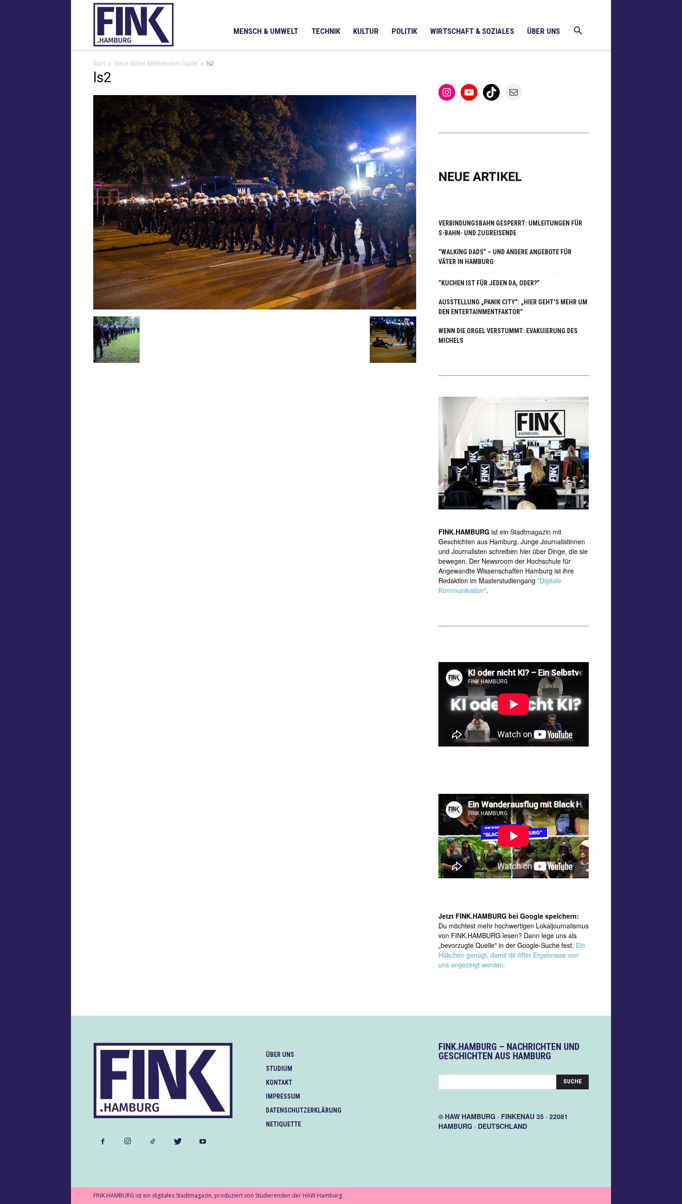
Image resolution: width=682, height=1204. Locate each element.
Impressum (283, 1096)
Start (99, 63)
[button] (577, 31)
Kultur (366, 31)
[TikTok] (152, 1142)
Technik (325, 31)
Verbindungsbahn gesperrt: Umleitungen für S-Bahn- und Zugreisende (510, 228)
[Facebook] (102, 1142)
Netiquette (283, 1124)
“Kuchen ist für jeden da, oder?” (489, 283)
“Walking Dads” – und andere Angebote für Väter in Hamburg (505, 256)
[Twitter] (177, 1142)
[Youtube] (202, 1142)
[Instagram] (127, 1141)
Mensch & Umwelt (265, 31)
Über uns (543, 31)
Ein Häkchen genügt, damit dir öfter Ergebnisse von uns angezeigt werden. (511, 954)
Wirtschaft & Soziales (472, 31)
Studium (279, 1068)
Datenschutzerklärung (303, 1110)
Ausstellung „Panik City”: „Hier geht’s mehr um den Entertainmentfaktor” (512, 306)
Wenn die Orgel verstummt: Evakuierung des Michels (508, 335)
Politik (404, 31)
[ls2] (254, 307)
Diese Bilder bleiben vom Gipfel (156, 63)
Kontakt (279, 1082)
